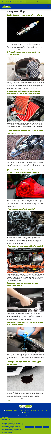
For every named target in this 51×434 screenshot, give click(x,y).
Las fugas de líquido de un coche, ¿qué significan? (24, 362)
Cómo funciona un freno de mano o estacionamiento (22, 284)
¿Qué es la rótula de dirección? (21, 209)
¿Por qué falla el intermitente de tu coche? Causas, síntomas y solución (23, 171)
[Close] (49, 418)
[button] (37, 1)
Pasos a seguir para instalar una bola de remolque (25, 131)
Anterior (9, 400)
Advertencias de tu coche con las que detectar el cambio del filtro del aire (23, 92)
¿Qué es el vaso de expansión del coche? (25, 246)
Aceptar (46, 426)
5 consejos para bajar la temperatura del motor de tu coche (25, 323)
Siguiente (41, 400)
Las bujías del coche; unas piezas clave (24, 15)
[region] (25, 426)
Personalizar (29, 426)
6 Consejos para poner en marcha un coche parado (23, 53)
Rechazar (38, 426)
